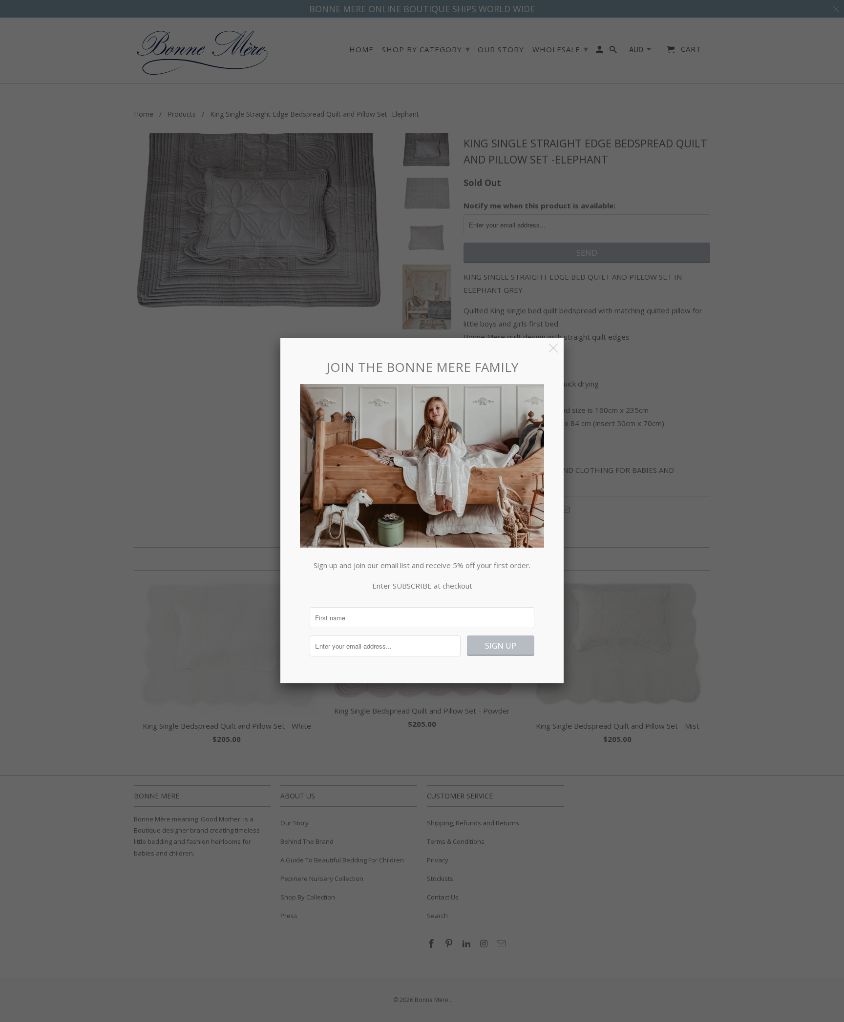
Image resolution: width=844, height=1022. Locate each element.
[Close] (553, 348)
